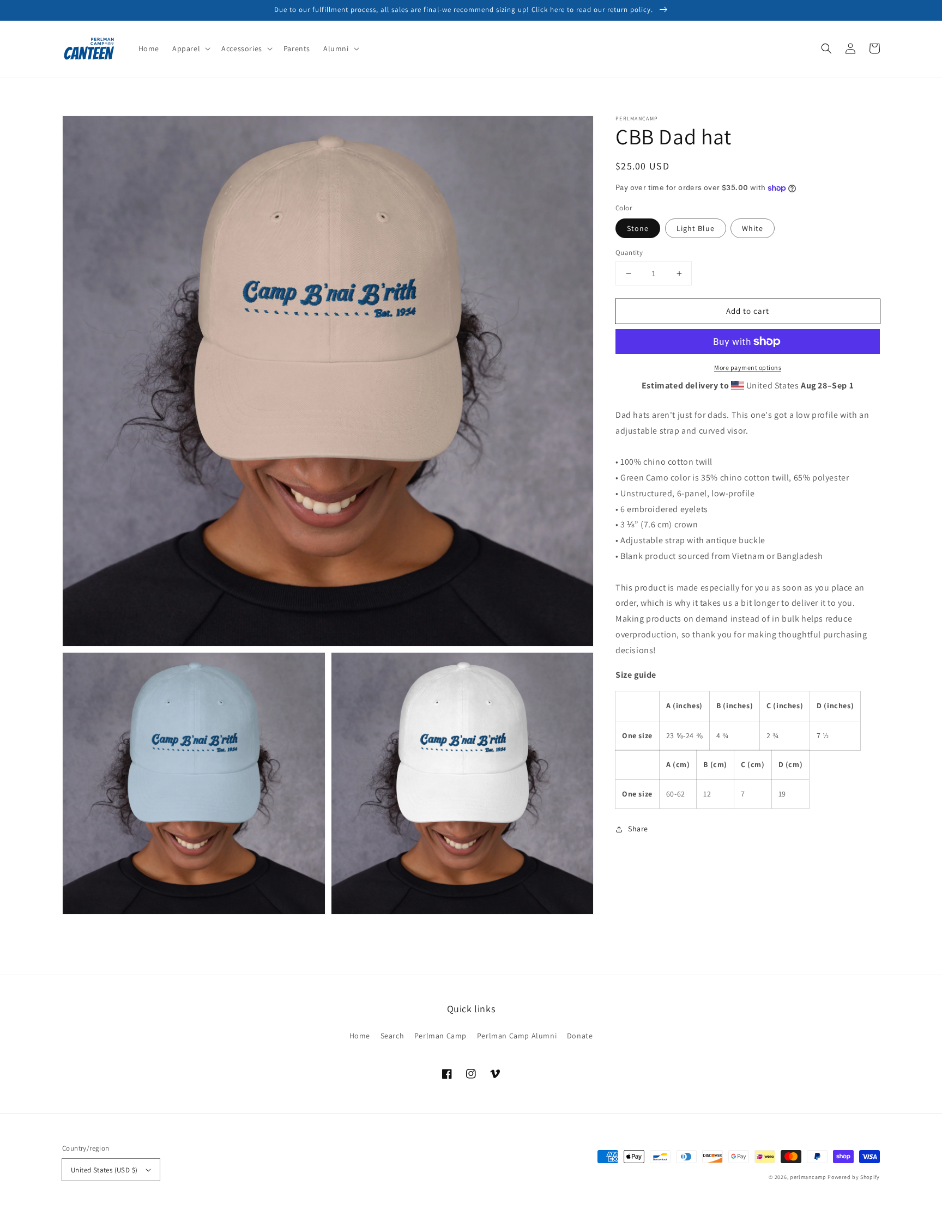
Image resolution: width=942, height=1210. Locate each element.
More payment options (747, 367)
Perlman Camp (440, 1036)
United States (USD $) (104, 1170)
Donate (580, 1036)
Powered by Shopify (854, 1177)
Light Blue (696, 228)
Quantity (629, 252)
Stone (638, 228)
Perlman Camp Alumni (517, 1036)
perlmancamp (808, 1177)
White (752, 228)
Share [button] (638, 829)
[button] (190, 48)
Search (392, 1036)
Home (359, 1036)
